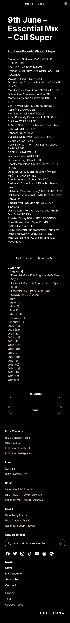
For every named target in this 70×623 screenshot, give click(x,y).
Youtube (37, 553)
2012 (13, 376)
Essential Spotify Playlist (20, 525)
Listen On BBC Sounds (19, 489)
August (16, 271)
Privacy (9, 593)
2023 (14, 333)
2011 (13, 380)
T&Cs (8, 598)
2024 (14, 329)
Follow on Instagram (18, 453)
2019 (14, 349)
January (16, 322)
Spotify (51, 553)
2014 (14, 368)
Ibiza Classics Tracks (18, 520)
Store (9, 567)
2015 (13, 364)
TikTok (29, 553)
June (14, 302)
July (14, 298)
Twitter (15, 553)
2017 (14, 356)
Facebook (7, 553)
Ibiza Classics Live (16, 474)
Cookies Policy (14, 604)
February (17, 318)
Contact (10, 585)
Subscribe (11, 579)
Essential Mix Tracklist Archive (24, 499)
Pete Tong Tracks (16, 515)
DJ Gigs (10, 468)
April (14, 310)
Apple (44, 553)
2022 (14, 337)
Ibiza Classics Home (17, 437)
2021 (14, 341)
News (9, 561)
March (15, 314)
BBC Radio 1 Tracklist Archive (23, 494)
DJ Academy (13, 573)
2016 (14, 360)
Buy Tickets (12, 442)
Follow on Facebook (18, 448)
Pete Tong (35, 3)
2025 (14, 325)
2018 (14, 353)
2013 (14, 372)
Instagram (22, 553)
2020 (14, 345)
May (14, 306)
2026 (14, 267)
